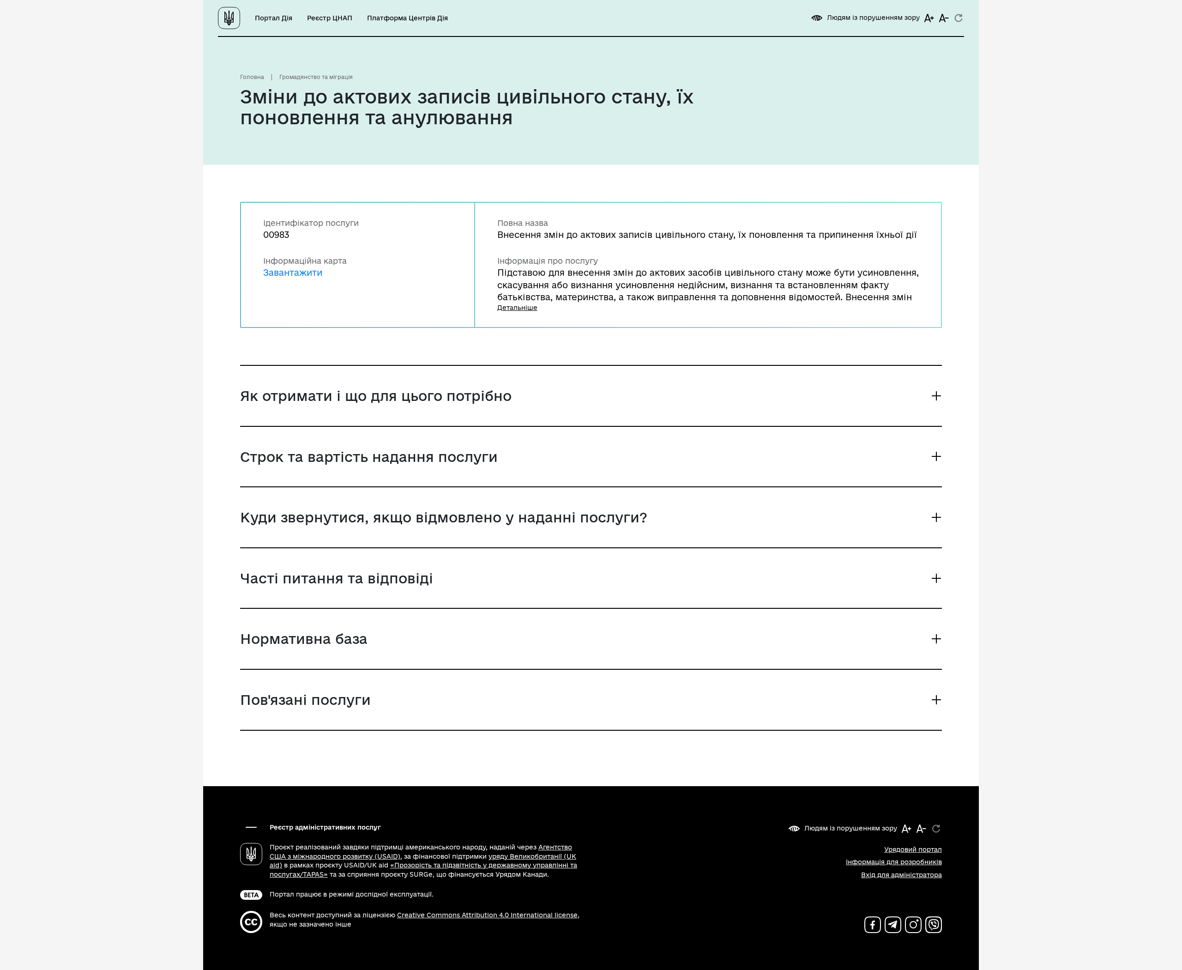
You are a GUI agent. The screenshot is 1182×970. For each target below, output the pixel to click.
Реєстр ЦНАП (329, 18)
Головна (252, 77)
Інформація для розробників (894, 862)
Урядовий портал (913, 849)
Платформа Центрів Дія (407, 18)
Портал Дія (273, 18)
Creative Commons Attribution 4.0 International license (487, 915)
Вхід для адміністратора (901, 875)
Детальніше (517, 307)
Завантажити (292, 272)
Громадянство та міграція (316, 77)
